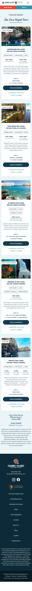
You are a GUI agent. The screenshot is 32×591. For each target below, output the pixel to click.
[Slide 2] (8, 44)
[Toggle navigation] (28, 2)
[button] (3, 36)
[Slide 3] (10, 44)
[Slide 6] (17, 44)
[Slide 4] (12, 44)
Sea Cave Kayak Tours (16, 494)
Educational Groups (16, 504)
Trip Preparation (16, 515)
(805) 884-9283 (16, 472)
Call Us (24, 7)
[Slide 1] (6, 44)
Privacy (8, 576)
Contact (16, 520)
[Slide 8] (21, 44)
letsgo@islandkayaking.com (16, 474)
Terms (14, 576)
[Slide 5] (14, 44)
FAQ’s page (19, 425)
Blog (16, 530)
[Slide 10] (25, 44)
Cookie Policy (22, 576)
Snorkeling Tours (16, 499)
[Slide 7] (19, 44)
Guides (16, 536)
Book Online (8, 7)
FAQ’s (16, 509)
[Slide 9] (23, 44)
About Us (16, 525)
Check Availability (16, 88)
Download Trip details (16, 93)
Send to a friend (16, 95)
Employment (16, 541)
